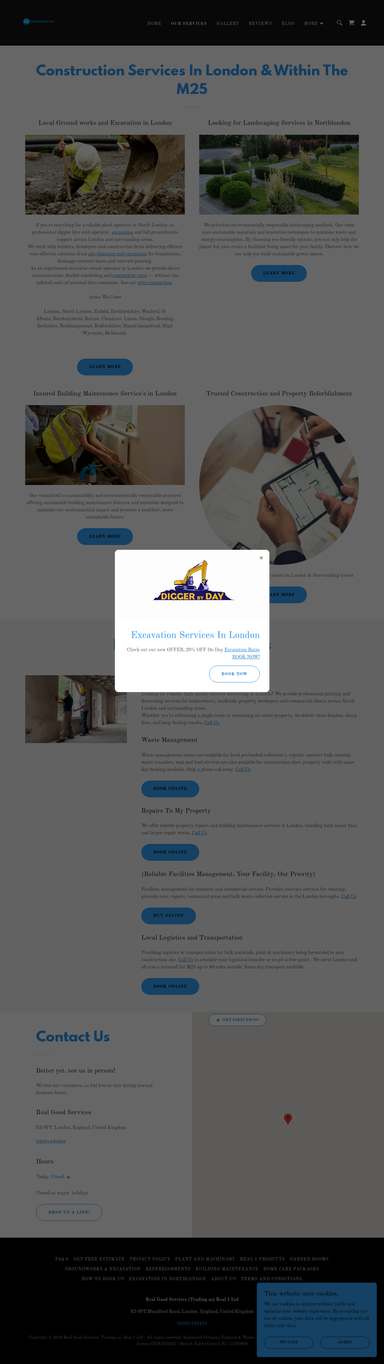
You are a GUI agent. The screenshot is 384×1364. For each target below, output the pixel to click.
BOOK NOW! (246, 657)
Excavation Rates (242, 650)
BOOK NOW (234, 674)
